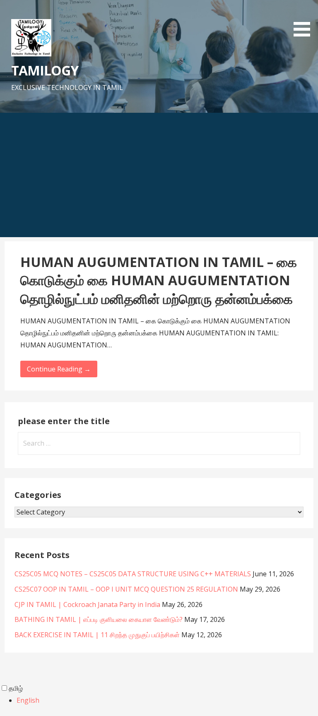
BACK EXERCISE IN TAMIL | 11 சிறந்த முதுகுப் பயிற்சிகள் (97, 634)
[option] (167, 700)
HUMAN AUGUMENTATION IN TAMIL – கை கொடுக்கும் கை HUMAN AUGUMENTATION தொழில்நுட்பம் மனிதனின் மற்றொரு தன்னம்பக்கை (158, 280)
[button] (305, 19)
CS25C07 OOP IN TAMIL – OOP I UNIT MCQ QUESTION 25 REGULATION (126, 589)
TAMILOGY (44, 70)
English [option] (28, 700)
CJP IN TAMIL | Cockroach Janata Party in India (87, 604)
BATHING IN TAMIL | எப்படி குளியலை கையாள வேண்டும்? (98, 619)
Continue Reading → (59, 369)
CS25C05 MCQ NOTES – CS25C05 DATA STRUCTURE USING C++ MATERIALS (132, 573)
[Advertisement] (159, 175)
